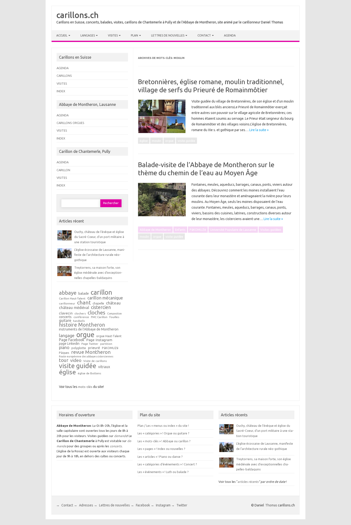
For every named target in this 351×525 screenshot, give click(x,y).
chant (84, 302)
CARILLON (63, 170)
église (144, 140)
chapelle (98, 303)
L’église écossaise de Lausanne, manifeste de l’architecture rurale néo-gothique (99, 255)
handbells (79, 321)
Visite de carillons (95, 361)
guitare (65, 321)
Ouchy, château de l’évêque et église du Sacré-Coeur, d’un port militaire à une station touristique (99, 237)
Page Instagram (99, 340)
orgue (169, 140)
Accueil (61, 35)
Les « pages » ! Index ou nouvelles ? (161, 448)
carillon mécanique (105, 298)
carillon (101, 292)
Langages (87, 35)
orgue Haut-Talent (109, 336)
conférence (81, 317)
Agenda (230, 35)
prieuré (94, 348)
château (113, 303)
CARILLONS (64, 75)
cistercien (101, 307)
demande (120, 436)
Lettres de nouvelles (167, 35)
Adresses (86, 505)
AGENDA (63, 68)
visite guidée (186, 140)
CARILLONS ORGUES (70, 122)
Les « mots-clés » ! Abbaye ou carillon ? (164, 441)
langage (66, 335)
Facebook (143, 505)
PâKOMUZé (198, 229)
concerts (65, 317)
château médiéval (74, 308)
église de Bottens (89, 373)
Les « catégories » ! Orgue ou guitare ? (163, 433)
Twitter (181, 505)
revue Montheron (91, 352)
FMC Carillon (99, 317)
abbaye (67, 292)
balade (83, 293)
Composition (114, 313)
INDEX (61, 91)
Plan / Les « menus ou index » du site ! (163, 425)
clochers (80, 313)
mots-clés (85, 387)
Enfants (180, 229)
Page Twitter (89, 343)
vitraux (104, 367)
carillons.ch (77, 14)
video (75, 360)
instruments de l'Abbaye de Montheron (88, 329)
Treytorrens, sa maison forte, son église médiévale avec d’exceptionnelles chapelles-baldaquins (98, 272)
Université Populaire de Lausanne (233, 229)
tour (63, 360)
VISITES (62, 83)
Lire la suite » (259, 130)
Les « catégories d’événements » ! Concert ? (167, 464)
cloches (96, 312)
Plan (134, 35)
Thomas (271, 505)
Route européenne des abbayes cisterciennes (86, 356)
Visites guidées (270, 229)
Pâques (64, 352)
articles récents (248, 481)
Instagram (163, 505)
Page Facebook (71, 340)
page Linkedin (69, 343)
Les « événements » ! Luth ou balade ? (163, 472)
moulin (156, 140)
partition (106, 343)
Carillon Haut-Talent (72, 298)
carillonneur (67, 303)
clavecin (66, 313)
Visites (113, 35)
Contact (204, 35)
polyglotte (78, 348)
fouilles (114, 317)
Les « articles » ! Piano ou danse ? (160, 456)
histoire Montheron (82, 325)
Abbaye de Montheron (155, 229)
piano (64, 347)
